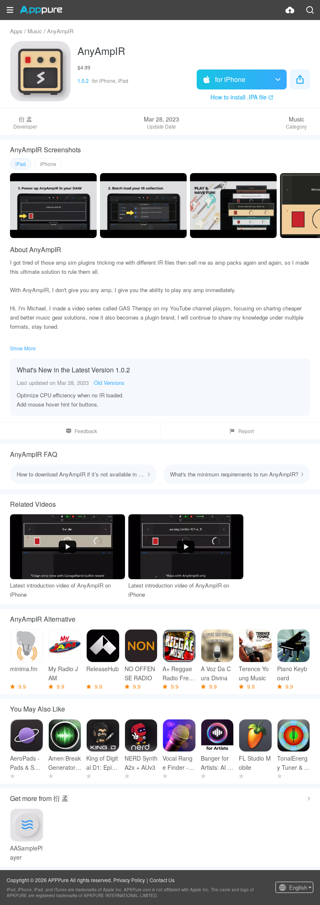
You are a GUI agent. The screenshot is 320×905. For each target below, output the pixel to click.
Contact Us (162, 879)
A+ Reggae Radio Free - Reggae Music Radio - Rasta (178, 673)
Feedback (86, 430)
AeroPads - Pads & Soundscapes (25, 763)
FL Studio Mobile (255, 762)
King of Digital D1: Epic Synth (102, 763)
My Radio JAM (63, 673)
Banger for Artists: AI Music (216, 763)
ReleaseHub (102, 668)
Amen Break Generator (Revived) (64, 763)
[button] (10, 10)
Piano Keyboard (292, 673)
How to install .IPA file (238, 97)
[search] (310, 10)
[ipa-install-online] (290, 10)
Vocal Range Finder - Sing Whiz (178, 763)
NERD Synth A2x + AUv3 (141, 762)
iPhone (48, 163)
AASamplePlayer (26, 852)
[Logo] (41, 10)
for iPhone (230, 79)
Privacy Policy (129, 879)
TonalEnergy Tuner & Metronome (293, 763)
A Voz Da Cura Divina (216, 673)
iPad (20, 163)
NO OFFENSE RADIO (140, 673)
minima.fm (24, 668)
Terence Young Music (254, 673)
